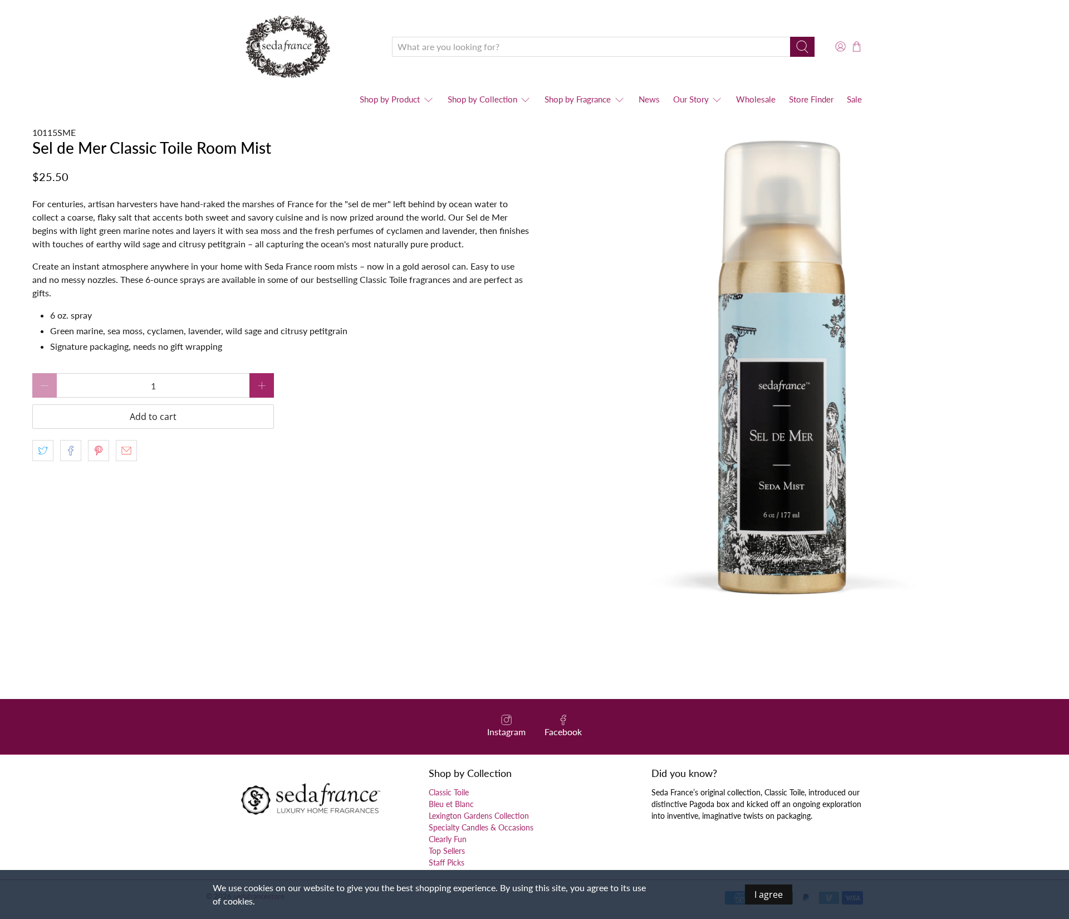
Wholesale (756, 99)
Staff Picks (446, 862)
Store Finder (811, 99)
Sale (854, 99)
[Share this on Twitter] (42, 450)
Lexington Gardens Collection (479, 815)
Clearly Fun (448, 839)
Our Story (691, 99)
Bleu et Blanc (451, 804)
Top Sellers (447, 851)
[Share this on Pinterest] (98, 450)
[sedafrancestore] (290, 46)
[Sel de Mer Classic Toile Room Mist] (788, 374)
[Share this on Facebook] (70, 450)
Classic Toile (449, 792)
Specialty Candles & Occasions (481, 827)
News (649, 99)
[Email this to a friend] (126, 450)
